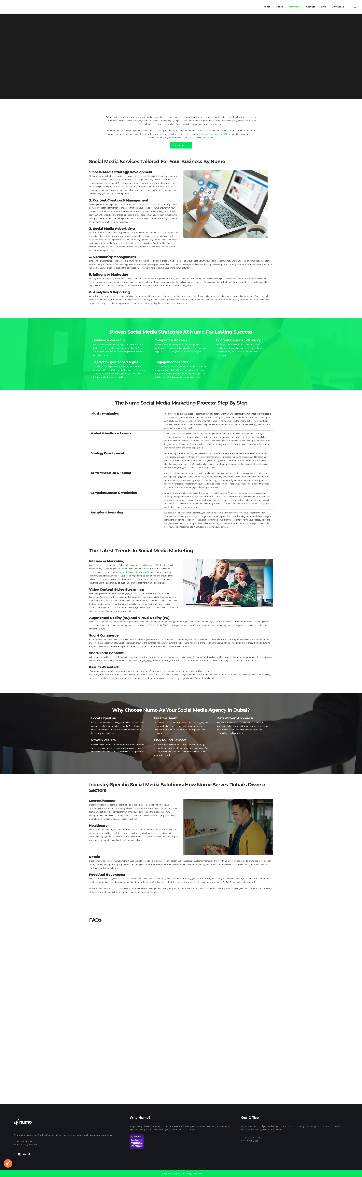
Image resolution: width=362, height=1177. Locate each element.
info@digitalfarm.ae (28, 1144)
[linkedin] (24, 1156)
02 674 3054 (26, 1141)
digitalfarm (179, 1173)
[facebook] (15, 1156)
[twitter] (29, 1156)
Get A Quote (181, 145)
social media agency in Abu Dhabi (132, 572)
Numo (169, 1173)
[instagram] (19, 1156)
